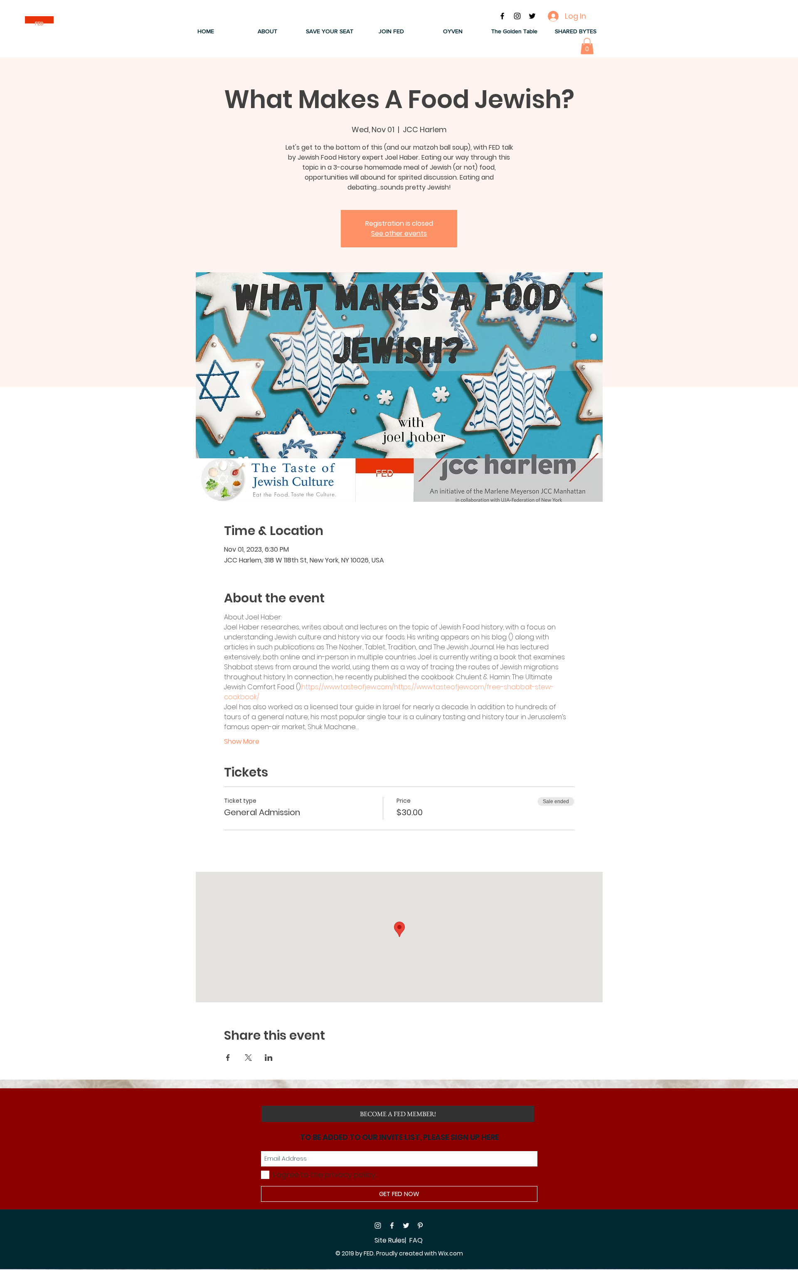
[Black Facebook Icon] (502, 16)
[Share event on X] (248, 1057)
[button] (267, 31)
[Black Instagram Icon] (517, 16)
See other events (399, 233)
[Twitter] (406, 1225)
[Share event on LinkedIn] (269, 1057)
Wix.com (450, 1253)
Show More (241, 741)
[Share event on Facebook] (228, 1057)
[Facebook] (392, 1225)
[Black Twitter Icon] (532, 16)
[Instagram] (378, 1225)
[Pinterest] (420, 1225)
